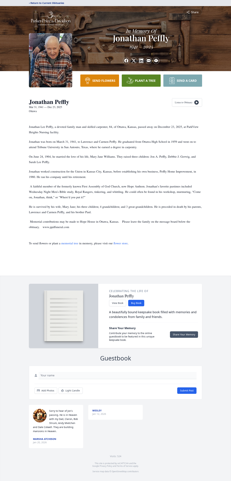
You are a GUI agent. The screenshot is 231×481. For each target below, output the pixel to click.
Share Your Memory (184, 334)
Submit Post (187, 390)
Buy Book (136, 303)
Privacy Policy (106, 466)
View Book (117, 303)
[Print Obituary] (156, 61)
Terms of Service (125, 466)
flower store (120, 243)
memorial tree (69, 243)
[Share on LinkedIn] (141, 61)
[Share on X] (134, 61)
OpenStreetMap (119, 471)
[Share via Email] (149, 61)
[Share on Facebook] (126, 61)
